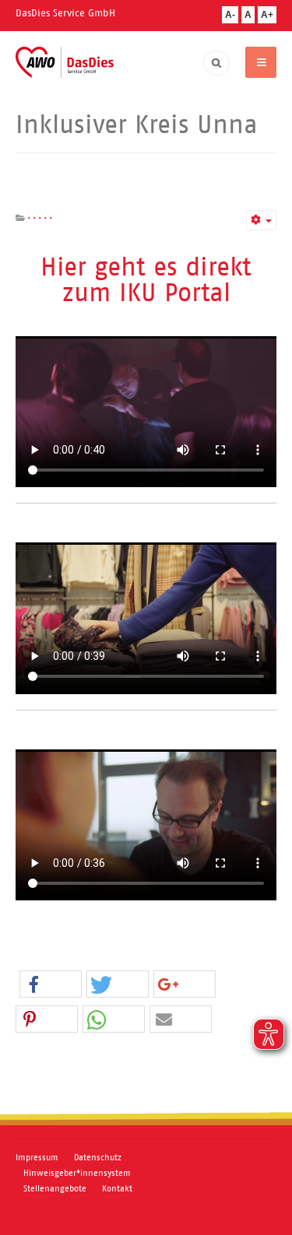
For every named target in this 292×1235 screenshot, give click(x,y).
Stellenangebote (54, 1188)
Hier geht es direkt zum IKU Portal (146, 279)
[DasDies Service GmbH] (65, 62)
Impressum (37, 1157)
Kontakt (117, 1188)
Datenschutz (97, 1157)
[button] (50, 984)
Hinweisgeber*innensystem (77, 1172)
